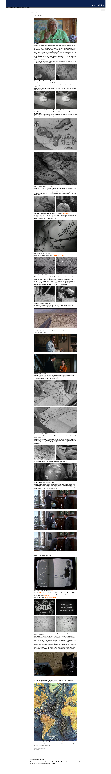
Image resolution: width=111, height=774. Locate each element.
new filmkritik (97, 5)
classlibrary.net (45, 767)
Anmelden (36, 766)
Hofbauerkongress (43, 592)
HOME (7, 7)
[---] (39, 766)
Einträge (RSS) (43, 766)
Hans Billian (46, 595)
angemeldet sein (38, 761)
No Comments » (36, 749)
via (52, 186)
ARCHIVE (19, 7)
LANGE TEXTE (13, 7)
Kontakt (35, 767)
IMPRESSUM (27, 7)
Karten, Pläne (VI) (38, 15)
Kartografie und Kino (59, 255)
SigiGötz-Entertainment (50, 597)
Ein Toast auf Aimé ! (35, 755)
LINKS (23, 7)
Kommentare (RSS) (49, 766)
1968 (62, 741)
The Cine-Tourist (66, 213)
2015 (79, 755)
